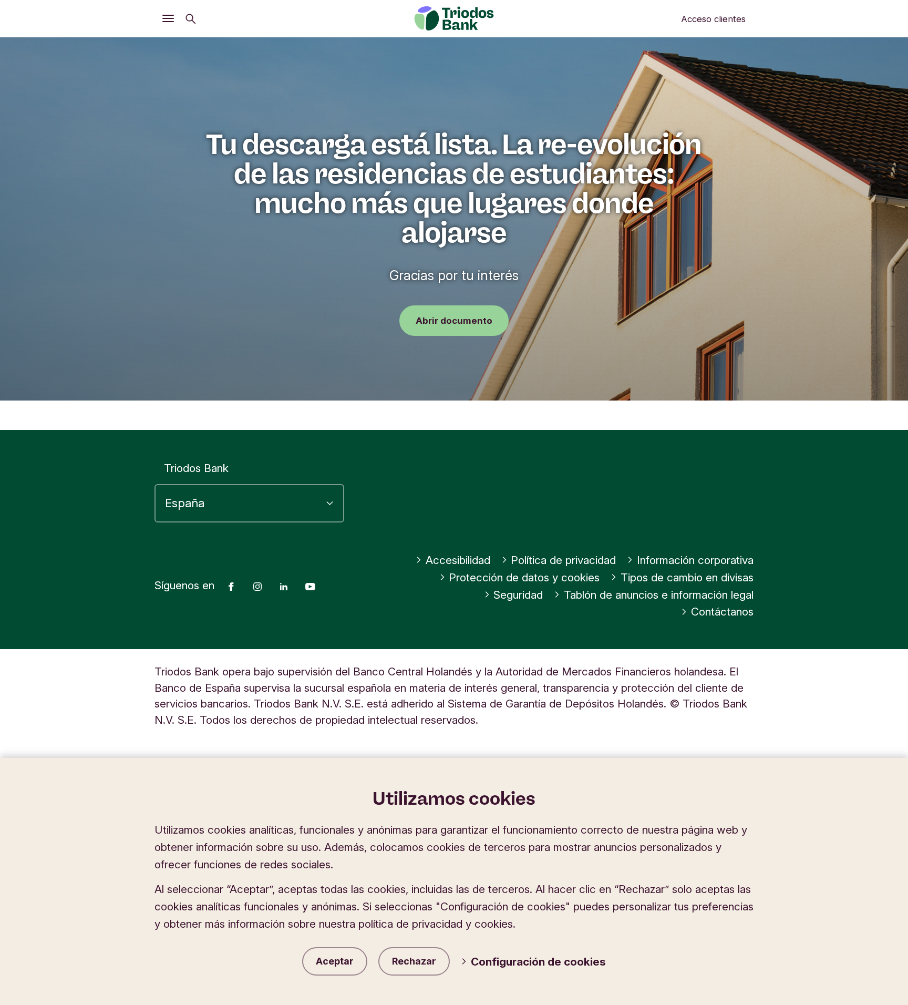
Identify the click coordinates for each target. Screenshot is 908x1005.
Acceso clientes (713, 19)
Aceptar (335, 961)
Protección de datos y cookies (524, 577)
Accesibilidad (458, 560)
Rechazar (414, 961)
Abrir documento (454, 320)
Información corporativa (695, 560)
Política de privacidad (563, 560)
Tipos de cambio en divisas (687, 577)
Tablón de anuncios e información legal (659, 594)
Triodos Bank (196, 468)
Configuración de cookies (538, 961)
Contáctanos (722, 611)
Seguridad (518, 594)
